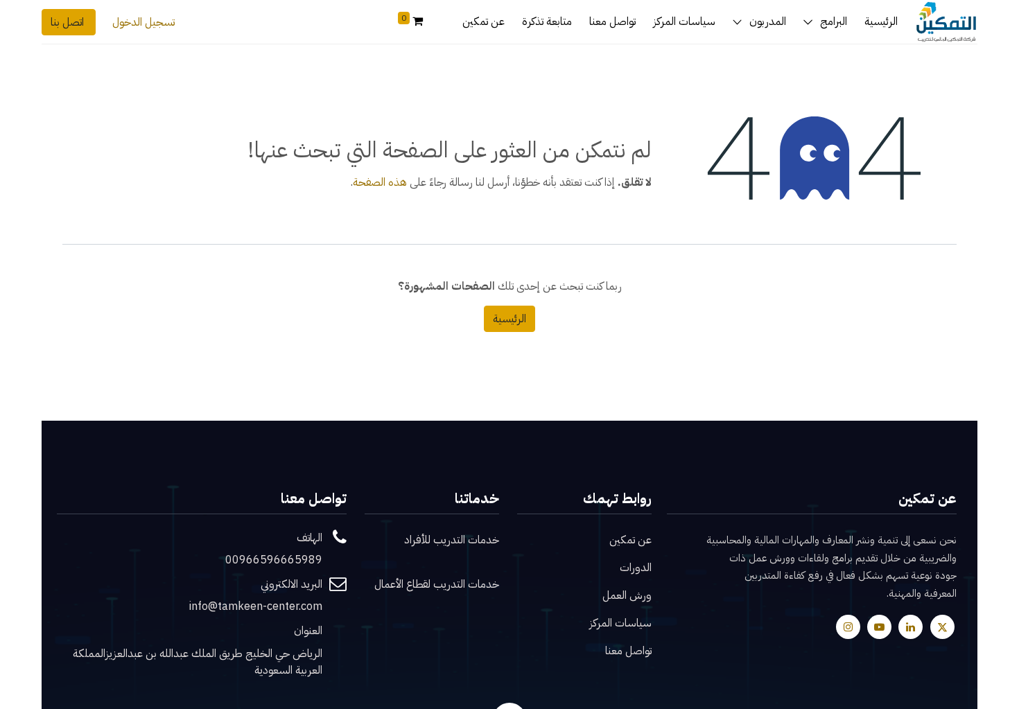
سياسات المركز (620, 623)
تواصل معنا (628, 650)
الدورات (636, 567)
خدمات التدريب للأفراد (451, 540)
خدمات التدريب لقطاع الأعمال (436, 584)
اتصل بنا (69, 22)
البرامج (833, 21)
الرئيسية (509, 318)
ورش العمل (627, 595)
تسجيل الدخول (143, 22)
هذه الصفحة (380, 182)
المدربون (767, 21)
